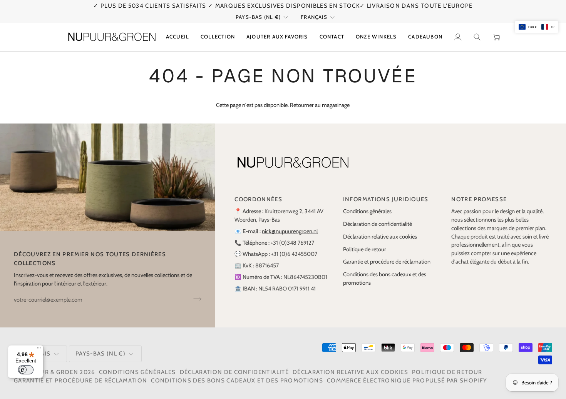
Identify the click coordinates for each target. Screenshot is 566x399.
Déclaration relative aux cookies (380, 236)
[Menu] (39, 349)
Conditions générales (367, 211)
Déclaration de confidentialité (377, 223)
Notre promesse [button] (479, 199)
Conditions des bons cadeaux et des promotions (237, 380)
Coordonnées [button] (258, 199)
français (314, 17)
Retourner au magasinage (320, 105)
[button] (218, 37)
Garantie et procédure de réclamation (386, 261)
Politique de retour (364, 249)
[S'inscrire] (195, 299)
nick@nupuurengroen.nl (290, 231)
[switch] (25, 369)
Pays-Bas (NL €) (258, 17)
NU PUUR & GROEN (49, 372)
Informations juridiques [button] (386, 199)
